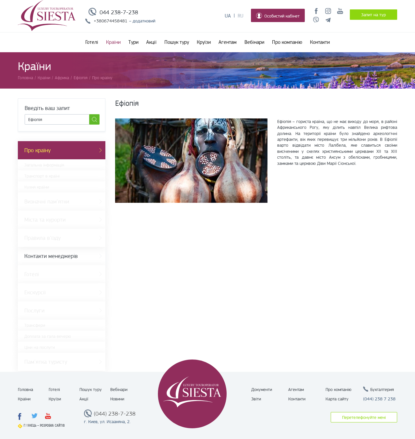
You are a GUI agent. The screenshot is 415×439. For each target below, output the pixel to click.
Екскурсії (35, 292)
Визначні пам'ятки (46, 201)
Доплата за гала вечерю (47, 336)
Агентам (228, 42)
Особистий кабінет (282, 15)
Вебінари (254, 42)
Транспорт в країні (42, 175)
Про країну (37, 150)
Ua (228, 16)
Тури (133, 42)
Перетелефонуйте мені (364, 417)
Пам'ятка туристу (45, 362)
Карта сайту (337, 398)
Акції (151, 42)
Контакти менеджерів (51, 256)
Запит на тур (373, 14)
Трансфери (34, 325)
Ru (240, 16)
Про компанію (287, 42)
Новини (117, 398)
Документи (261, 389)
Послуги (34, 310)
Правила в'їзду (42, 238)
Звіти (256, 398)
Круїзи (204, 42)
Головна (25, 389)
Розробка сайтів (52, 425)
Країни (113, 42)
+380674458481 (110, 20)
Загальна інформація (44, 164)
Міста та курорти (44, 219)
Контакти (320, 42)
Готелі (91, 42)
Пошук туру (176, 42)
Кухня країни (36, 186)
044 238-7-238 (119, 12)
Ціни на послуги (39, 347)
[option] (191, 160)
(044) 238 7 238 (379, 398)
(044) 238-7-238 (115, 413)
